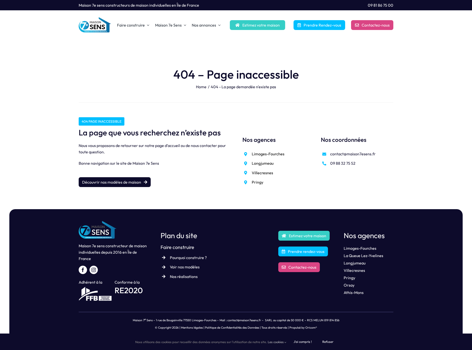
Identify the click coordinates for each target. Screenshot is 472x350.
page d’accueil (167, 145)
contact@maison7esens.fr (353, 153)
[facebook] (83, 270)
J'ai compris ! (303, 342)
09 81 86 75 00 (380, 5)
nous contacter (204, 145)
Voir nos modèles (185, 266)
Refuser (327, 342)
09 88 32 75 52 (342, 163)
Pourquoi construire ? (188, 257)
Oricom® (311, 327)
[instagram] (93, 270)
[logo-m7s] (95, 19)
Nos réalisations (184, 276)
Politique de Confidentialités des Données (232, 327)
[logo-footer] (98, 222)
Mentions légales (192, 327)
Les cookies (276, 342)
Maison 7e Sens (146, 163)
